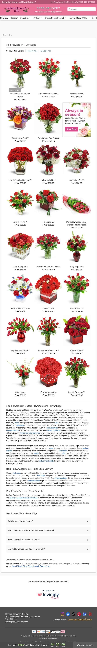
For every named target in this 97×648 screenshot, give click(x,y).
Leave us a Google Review (80, 619)
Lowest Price (46, 50)
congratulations (12, 430)
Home (5, 35)
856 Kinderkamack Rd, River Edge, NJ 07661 (23, 616)
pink (64, 453)
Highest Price (32, 50)
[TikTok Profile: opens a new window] (73, 614)
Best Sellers (19, 50)
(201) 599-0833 (11, 619)
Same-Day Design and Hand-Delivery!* (19, 2)
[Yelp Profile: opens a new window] (90, 614)
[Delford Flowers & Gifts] (17, 10)
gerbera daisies (60, 478)
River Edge (27, 566)
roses (17, 422)
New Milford (17, 566)
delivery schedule (46, 460)
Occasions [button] (24, 18)
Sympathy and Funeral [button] (54, 18)
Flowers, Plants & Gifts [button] (78, 18)
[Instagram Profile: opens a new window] (62, 614)
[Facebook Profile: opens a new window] (68, 614)
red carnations (34, 480)
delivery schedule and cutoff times (23, 497)
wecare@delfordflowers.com (16, 621)
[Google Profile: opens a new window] (84, 614)
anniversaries (52, 427)
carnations (63, 450)
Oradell (36, 566)
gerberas (20, 425)
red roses (17, 472)
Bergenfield (44, 566)
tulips (56, 422)
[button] (90, 637)
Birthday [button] (37, 18)
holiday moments (53, 430)
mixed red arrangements (30, 432)
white (36, 453)
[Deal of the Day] (77, 120)
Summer (14, 18)
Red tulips (41, 475)
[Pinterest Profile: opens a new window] (79, 614)
